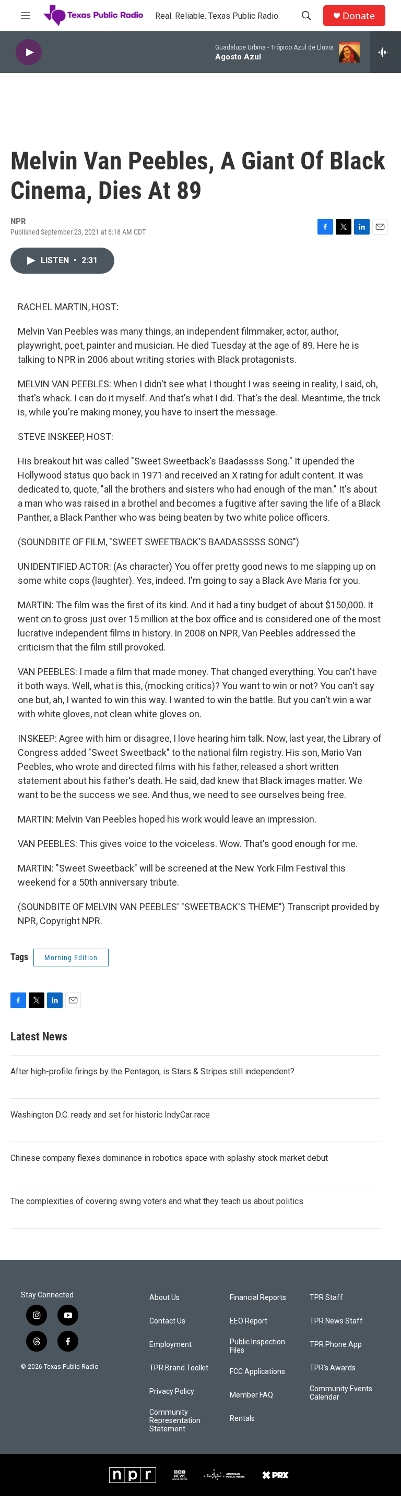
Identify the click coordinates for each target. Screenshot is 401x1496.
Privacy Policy (171, 1391)
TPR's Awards (333, 1368)
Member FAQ (251, 1395)
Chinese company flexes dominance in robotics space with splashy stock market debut (169, 1158)
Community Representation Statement (174, 1420)
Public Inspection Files (257, 1346)
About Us (164, 1298)
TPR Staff (326, 1298)
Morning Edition (71, 957)
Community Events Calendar (341, 1393)
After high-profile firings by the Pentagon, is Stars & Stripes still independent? (152, 1071)
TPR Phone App (336, 1344)
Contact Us (167, 1321)
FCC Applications (257, 1372)
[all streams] (385, 52)
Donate (359, 15)
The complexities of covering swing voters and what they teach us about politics (156, 1201)
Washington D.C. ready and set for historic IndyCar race (110, 1115)
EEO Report (248, 1321)
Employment (170, 1344)
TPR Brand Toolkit (178, 1368)
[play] (28, 52)
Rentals (242, 1419)
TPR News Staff (336, 1321)
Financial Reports (258, 1298)
